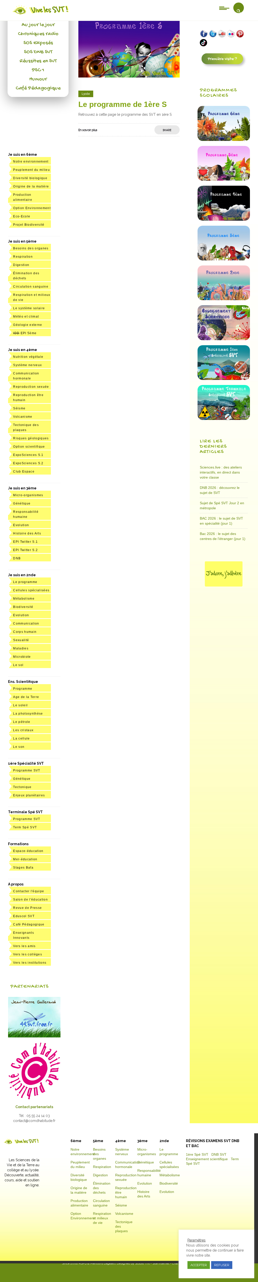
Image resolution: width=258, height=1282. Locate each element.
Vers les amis (24, 946)
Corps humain (25, 632)
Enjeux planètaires (29, 795)
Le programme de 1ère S (122, 104)
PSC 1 (38, 70)
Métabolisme (24, 598)
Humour (38, 79)
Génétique (21, 503)
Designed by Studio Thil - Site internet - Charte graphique (156, 1263)
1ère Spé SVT (197, 1154)
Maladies (20, 648)
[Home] (41, 14)
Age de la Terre (26, 697)
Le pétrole (21, 722)
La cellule (21, 738)
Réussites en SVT (38, 61)
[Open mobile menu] (224, 8)
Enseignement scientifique (207, 1159)
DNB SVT (219, 1154)
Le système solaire (29, 308)
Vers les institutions (29, 962)
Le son (18, 747)
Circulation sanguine (30, 286)
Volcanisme (22, 416)
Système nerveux (27, 365)
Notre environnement (30, 161)
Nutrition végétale (28, 357)
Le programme (25, 582)
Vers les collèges (27, 954)
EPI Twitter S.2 (25, 550)
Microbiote (22, 656)
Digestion (21, 265)
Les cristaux (23, 730)
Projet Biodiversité (28, 224)
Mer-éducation (25, 859)
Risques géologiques (31, 438)
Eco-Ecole (21, 216)
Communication (26, 623)
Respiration (23, 256)
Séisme (19, 408)
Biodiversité (23, 607)
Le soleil (20, 705)
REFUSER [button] (221, 1265)
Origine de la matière (31, 186)
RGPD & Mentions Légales (97, 1263)
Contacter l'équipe (28, 891)
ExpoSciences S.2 (28, 463)
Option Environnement (32, 208)
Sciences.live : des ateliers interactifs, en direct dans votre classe (221, 472)
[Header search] (238, 11)
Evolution (21, 525)
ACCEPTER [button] (198, 1265)
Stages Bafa (23, 867)
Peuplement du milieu (31, 170)
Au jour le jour (38, 25)
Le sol (18, 665)
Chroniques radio (38, 34)
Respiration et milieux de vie (102, 1218)
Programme (22, 688)
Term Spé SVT (25, 827)
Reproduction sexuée (31, 387)
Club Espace (24, 471)
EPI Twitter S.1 (25, 541)
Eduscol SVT (24, 916)
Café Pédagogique (38, 88)
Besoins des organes (30, 248)
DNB (17, 558)
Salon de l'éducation (30, 899)
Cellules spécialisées (31, 590)
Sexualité (21, 640)
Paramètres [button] (196, 1240)
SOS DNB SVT (38, 52)
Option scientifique (29, 446)
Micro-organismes (28, 495)
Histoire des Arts (27, 533)
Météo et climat (26, 316)
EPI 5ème (25, 333)
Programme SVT (26, 770)
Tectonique (22, 787)
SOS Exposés (38, 43)
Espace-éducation (28, 851)
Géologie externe (27, 325)
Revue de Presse (27, 908)
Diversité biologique (30, 178)
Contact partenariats (34, 1107)
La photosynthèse (28, 713)
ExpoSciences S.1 (28, 455)
